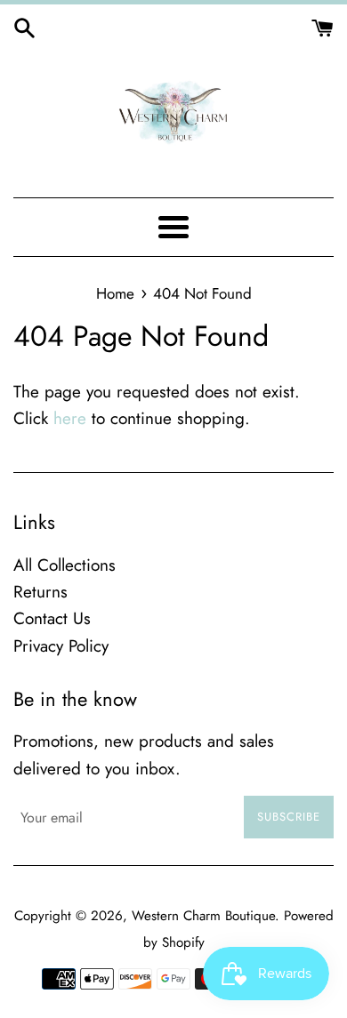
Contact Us (52, 618)
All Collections (64, 565)
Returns (40, 592)
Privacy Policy (61, 646)
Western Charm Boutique (203, 916)
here (69, 418)
